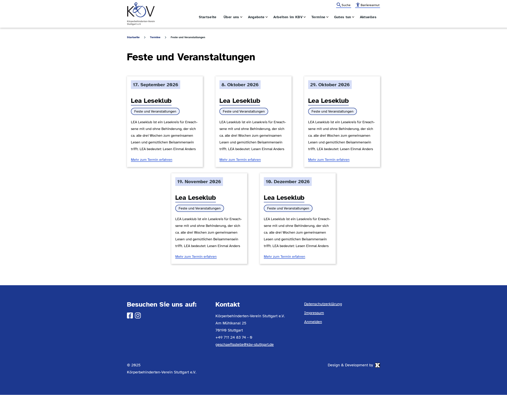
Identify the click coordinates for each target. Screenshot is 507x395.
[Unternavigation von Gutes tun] (355, 17)
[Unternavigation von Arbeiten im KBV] (307, 17)
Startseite (133, 37)
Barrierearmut (370, 5)
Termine (155, 37)
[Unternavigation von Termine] (329, 17)
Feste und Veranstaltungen (155, 111)
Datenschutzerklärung (323, 303)
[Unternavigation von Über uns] (243, 17)
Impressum (314, 312)
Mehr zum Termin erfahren (151, 159)
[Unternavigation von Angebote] (269, 17)
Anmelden (313, 321)
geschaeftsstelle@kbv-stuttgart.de (244, 344)
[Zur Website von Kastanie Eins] (377, 365)
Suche (346, 5)
